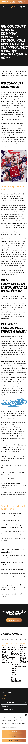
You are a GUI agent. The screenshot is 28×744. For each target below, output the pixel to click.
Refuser (14, 736)
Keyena (4, 645)
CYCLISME (23, 643)
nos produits (7, 692)
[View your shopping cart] (24, 6)
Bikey (3, 698)
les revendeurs (8, 703)
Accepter (14, 732)
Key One (4, 695)
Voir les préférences (14, 740)
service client (8, 710)
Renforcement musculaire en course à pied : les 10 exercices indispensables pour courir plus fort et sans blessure (19, 664)
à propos (5, 706)
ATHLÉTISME (5, 643)
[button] (25, 715)
